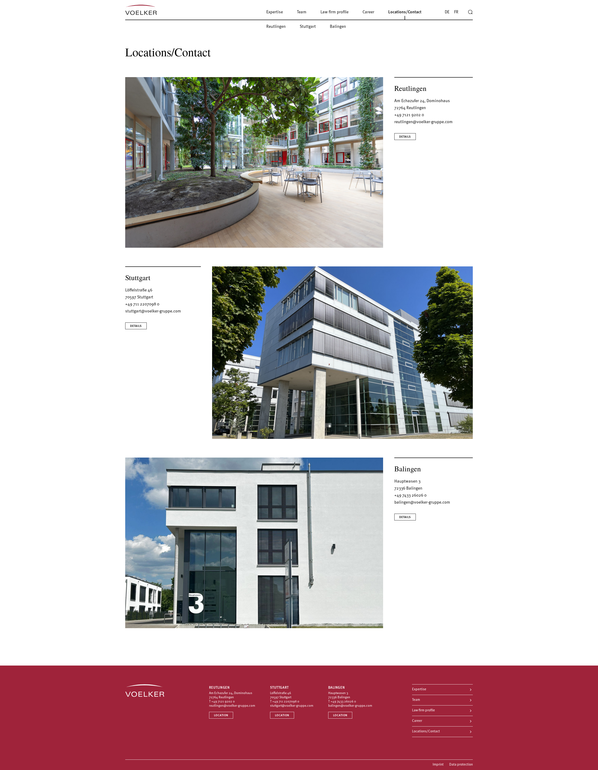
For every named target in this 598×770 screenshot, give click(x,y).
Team (416, 700)
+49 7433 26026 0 (410, 496)
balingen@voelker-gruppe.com (422, 503)
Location (221, 715)
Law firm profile (423, 710)
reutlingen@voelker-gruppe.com (423, 122)
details (405, 136)
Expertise (419, 689)
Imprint (438, 764)
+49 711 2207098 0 (142, 304)
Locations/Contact (426, 731)
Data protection (461, 764)
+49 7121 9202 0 (409, 115)
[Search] (470, 12)
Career (417, 721)
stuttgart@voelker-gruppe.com (153, 311)
